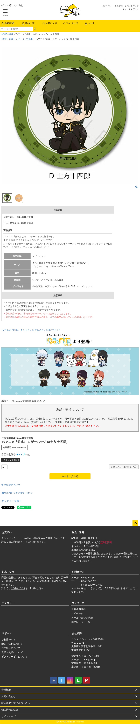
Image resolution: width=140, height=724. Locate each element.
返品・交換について (12, 652)
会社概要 (77, 633)
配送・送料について (12, 643)
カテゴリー (8, 603)
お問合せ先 (78, 571)
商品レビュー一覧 (80, 622)
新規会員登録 (78, 609)
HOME (4, 34)
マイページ (72, 23)
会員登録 (119, 6)
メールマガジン (131, 9)
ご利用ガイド (132, 6)
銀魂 (11, 34)
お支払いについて (10, 648)
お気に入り (51, 23)
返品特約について (10, 485)
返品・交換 (8, 571)
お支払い (7, 532)
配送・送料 (78, 532)
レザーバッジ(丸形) (24, 39)
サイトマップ (8, 716)
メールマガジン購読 (82, 617)
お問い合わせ (8, 696)
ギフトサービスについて (14, 656)
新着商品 (9, 23)
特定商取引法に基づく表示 (15, 703)
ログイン (107, 6)
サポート (7, 633)
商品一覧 (29, 23)
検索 (35, 29)
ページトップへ (135, 523)
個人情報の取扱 (9, 709)
